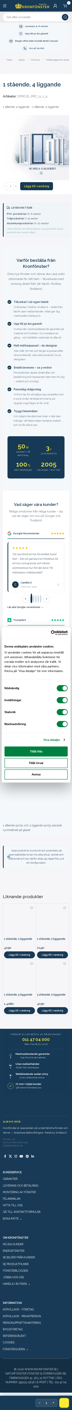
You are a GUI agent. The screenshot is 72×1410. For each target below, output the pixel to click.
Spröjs (21, 59)
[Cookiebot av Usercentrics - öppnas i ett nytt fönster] (51, 632)
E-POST (41, 1382)
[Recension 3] (36, 599)
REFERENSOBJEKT (14, 1335)
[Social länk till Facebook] (5, 1156)
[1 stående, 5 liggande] (19, 976)
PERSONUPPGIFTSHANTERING (22, 1322)
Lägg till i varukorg (36, 186)
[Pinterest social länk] (27, 1156)
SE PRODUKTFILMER (16, 1264)
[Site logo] (32, 5)
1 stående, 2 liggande (51, 938)
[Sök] (65, 17)
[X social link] (10, 1156)
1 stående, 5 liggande (18, 994)
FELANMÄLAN (11, 1198)
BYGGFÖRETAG (13, 1329)
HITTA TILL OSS (12, 1205)
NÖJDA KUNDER (13, 1244)
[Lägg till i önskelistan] (31, 907)
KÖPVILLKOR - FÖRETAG (18, 1309)
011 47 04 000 (36, 1039)
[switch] (62, 700)
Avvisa (36, 774)
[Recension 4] (38, 599)
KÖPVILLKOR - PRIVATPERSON (22, 1316)
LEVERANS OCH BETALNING (20, 1185)
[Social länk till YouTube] (21, 1156)
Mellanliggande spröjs (57, 59)
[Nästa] (46, 599)
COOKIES (8, 1342)
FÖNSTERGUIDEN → (15, 1349)
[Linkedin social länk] (32, 1156)
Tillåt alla (36, 751)
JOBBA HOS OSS (13, 1277)
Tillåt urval (36, 763)
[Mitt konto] (55, 6)
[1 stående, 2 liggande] (52, 920)
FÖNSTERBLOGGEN (15, 1270)
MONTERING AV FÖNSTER (19, 1192)
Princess (35, 59)
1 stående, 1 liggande (18, 938)
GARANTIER (10, 1178)
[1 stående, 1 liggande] (19, 920)
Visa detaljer (51, 739)
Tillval (9, 59)
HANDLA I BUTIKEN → (16, 1283)
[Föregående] (25, 599)
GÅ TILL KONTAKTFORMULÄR (22, 1211)
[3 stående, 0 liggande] (52, 976)
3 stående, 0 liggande (51, 994)
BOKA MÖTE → (12, 1218)
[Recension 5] (40, 599)
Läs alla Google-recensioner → (25, 607)
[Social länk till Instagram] (15, 1156)
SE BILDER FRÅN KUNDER (19, 1257)
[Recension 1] (31, 599)
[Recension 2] (34, 598)
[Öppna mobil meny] (5, 6)
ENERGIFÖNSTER (13, 1250)
